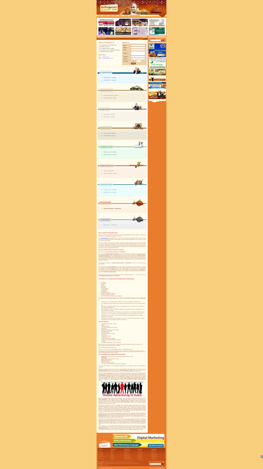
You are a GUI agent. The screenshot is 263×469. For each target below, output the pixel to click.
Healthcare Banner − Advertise (110, 154)
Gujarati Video (153, 452)
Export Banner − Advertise (109, 116)
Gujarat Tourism (124, 463)
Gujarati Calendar (154, 455)
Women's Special (127, 455)
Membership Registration (109, 170)
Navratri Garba (140, 456)
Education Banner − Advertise (110, 192)
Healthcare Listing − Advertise (110, 152)
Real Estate (105, 15)
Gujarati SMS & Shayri (154, 456)
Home (99, 450)
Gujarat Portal (105, 238)
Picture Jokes (140, 451)
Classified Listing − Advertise (110, 77)
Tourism (110, 15)
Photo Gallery (101, 455)
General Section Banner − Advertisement (112, 208)
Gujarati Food (140, 457)
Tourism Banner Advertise (109, 135)
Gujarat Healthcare (130, 463)
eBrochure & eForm (102, 456)
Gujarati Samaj (153, 450)
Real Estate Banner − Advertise (110, 97)
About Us (100, 451)
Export (115, 15)
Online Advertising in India (135, 15)
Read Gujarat (153, 451)
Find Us (100, 457)
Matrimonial (112, 457)
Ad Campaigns (140, 455)
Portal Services (101, 452)
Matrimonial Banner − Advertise (110, 173)
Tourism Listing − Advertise (109, 133)
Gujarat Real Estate (112, 463)
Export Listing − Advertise (109, 114)
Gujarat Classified (106, 463)
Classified (99, 15)
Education (126, 15)
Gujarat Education (136, 463)
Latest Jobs (140, 450)
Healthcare (120, 15)
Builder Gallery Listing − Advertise (111, 95)
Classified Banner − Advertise (110, 80)
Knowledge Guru (127, 451)
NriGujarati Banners (141, 452)
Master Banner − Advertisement (110, 224)
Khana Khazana (127, 450)
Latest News (126, 452)
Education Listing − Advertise (110, 189)
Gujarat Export (118, 463)
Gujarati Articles (153, 457)
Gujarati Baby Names (127, 457)
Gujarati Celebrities (127, 456)
